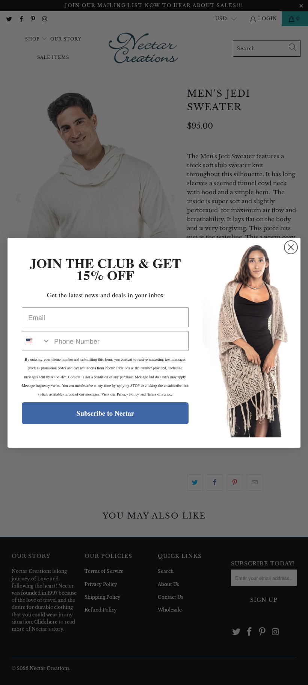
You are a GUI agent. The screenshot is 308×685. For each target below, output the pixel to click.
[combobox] (36, 341)
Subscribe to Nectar (105, 413)
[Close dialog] (290, 247)
